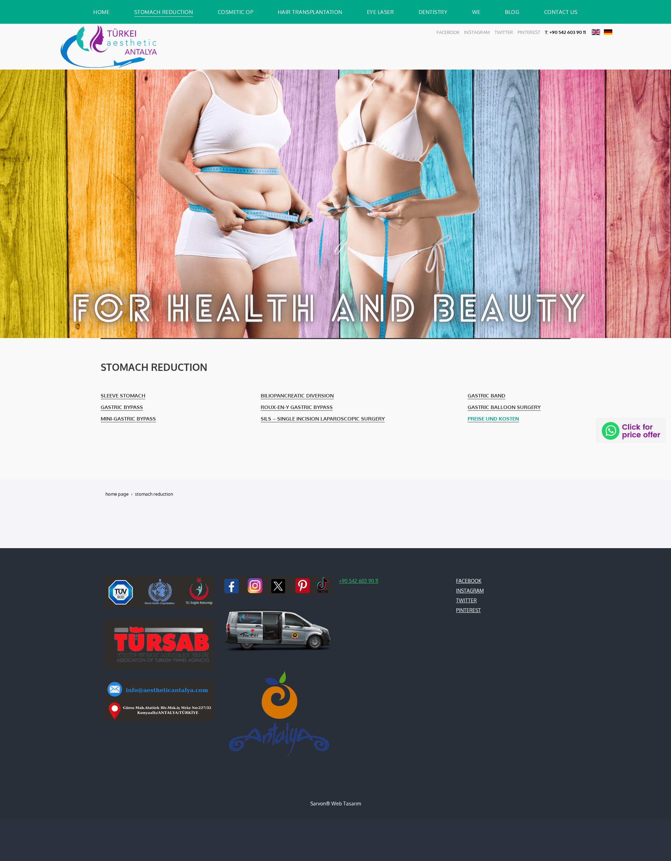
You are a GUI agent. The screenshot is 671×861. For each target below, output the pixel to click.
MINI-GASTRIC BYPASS (128, 418)
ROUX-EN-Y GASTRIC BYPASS (297, 406)
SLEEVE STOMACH (123, 395)
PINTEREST (529, 32)
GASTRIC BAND (486, 395)
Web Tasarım (346, 803)
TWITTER (504, 32)
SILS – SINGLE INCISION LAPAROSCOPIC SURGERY (323, 418)
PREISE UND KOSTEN (493, 418)
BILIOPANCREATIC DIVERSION (297, 395)
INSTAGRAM (477, 32)
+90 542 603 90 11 (358, 581)
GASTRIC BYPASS (122, 406)
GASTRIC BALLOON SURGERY (504, 406)
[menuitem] (101, 12)
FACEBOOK (448, 32)
